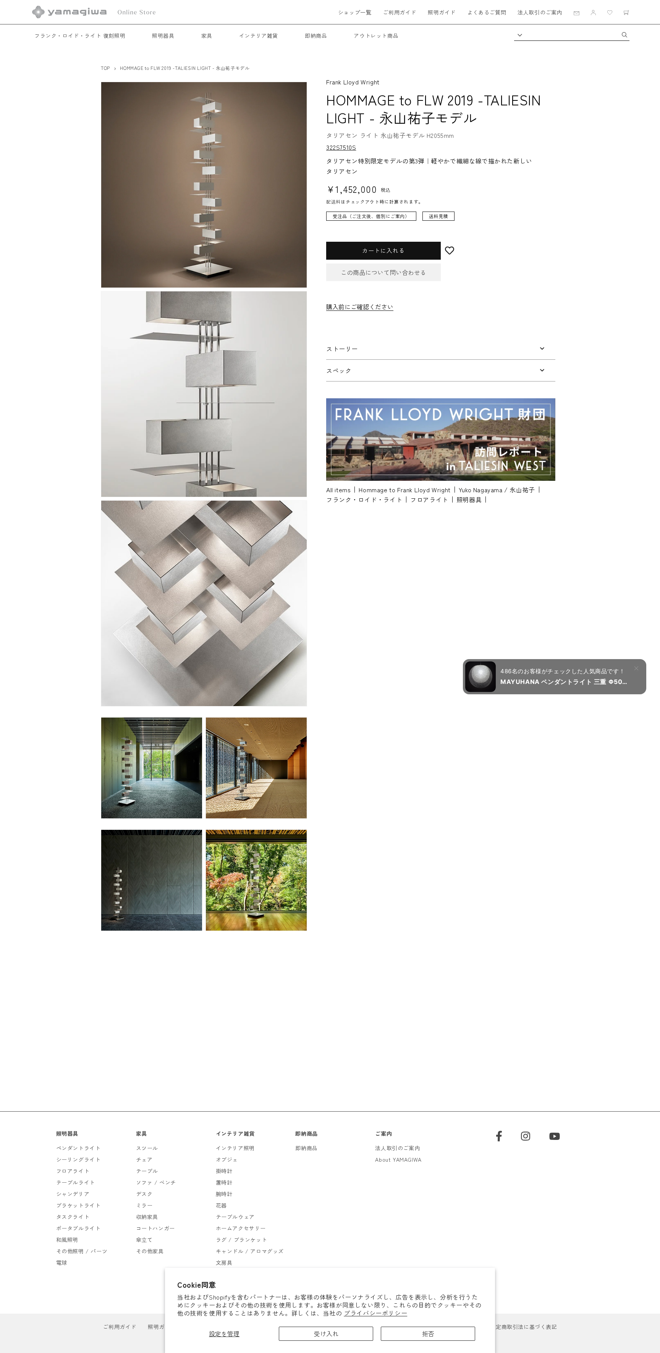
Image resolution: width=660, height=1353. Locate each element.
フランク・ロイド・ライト (364, 499)
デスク (144, 1194)
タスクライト (73, 1216)
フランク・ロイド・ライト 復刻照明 (79, 35)
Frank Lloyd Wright (353, 81)
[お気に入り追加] (498, 250)
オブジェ (227, 1159)
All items (338, 489)
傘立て (144, 1239)
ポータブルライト (78, 1228)
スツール (147, 1148)
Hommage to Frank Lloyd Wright (404, 489)
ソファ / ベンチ (156, 1182)
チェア (144, 1159)
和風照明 (67, 1239)
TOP (105, 68)
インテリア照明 (235, 1148)
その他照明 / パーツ (82, 1251)
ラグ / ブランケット (241, 1239)
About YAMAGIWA (398, 1159)
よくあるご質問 (486, 12)
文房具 (224, 1262)
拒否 (428, 1333)
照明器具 (163, 35)
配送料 (333, 201)
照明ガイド (442, 12)
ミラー (144, 1205)
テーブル (147, 1171)
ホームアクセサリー (241, 1228)
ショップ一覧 (355, 12)
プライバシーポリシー (375, 1312)
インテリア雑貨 (258, 35)
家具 (206, 35)
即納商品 (316, 35)
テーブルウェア (235, 1216)
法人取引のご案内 (540, 12)
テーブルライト (75, 1182)
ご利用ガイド (399, 12)
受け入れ (326, 1333)
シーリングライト (78, 1159)
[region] (435, 219)
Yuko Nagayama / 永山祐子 (497, 489)
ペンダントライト (78, 1148)
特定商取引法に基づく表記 (523, 1326)
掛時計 (224, 1171)
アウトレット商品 (376, 35)
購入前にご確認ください (359, 306)
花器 (221, 1205)
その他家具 (150, 1251)
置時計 (224, 1182)
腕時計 (224, 1194)
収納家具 (147, 1216)
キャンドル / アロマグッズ (250, 1251)
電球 (61, 1262)
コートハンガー (155, 1228)
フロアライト (429, 499)
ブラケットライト (78, 1205)
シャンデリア (73, 1194)
